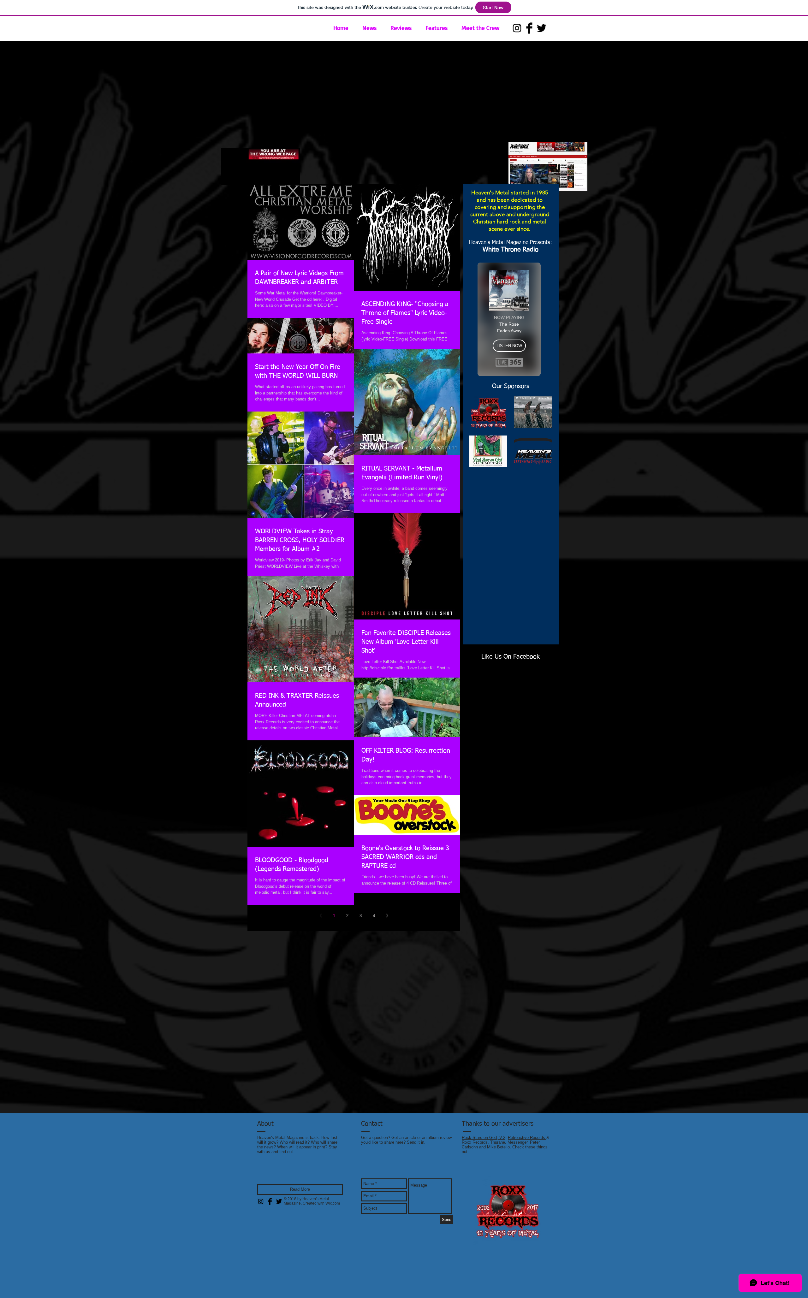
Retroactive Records (527, 1137)
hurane (499, 1142)
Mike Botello (498, 1147)
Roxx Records (475, 1142)
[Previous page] (320, 915)
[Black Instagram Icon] (517, 28)
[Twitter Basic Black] (541, 28)
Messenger (517, 1142)
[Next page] (387, 915)
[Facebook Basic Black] (529, 28)
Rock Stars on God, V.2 (483, 1137)
